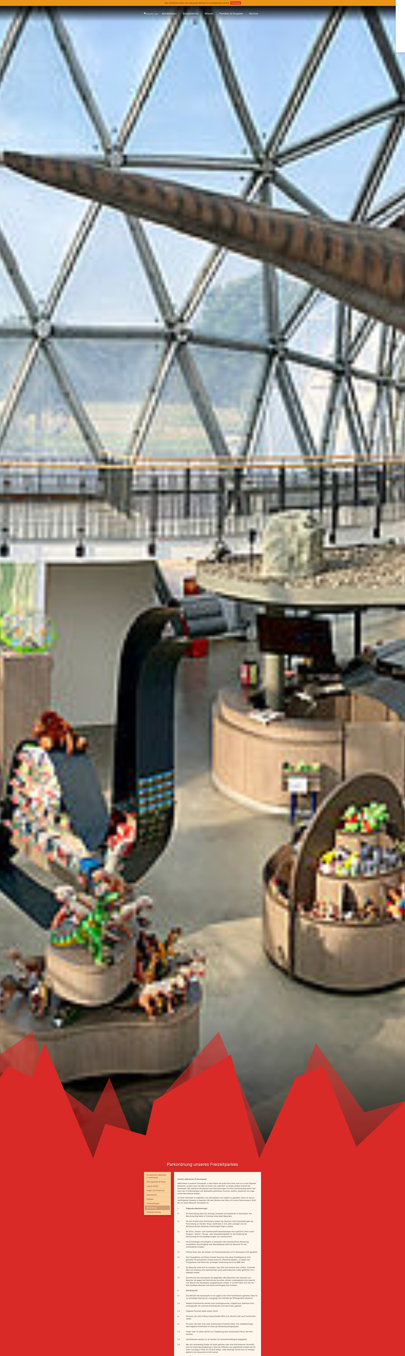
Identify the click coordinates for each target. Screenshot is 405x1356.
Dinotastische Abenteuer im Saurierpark (156, 1176)
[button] (400, 13)
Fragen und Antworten (155, 1190)
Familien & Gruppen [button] (231, 13)
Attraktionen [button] (169, 13)
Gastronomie (151, 1195)
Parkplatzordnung (153, 1212)
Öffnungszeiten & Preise (156, 1182)
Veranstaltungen (152, 1203)
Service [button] (253, 13)
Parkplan (149, 1199)
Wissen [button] (209, 13)
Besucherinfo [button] (190, 13)
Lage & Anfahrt (152, 1186)
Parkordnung (151, 1208)
